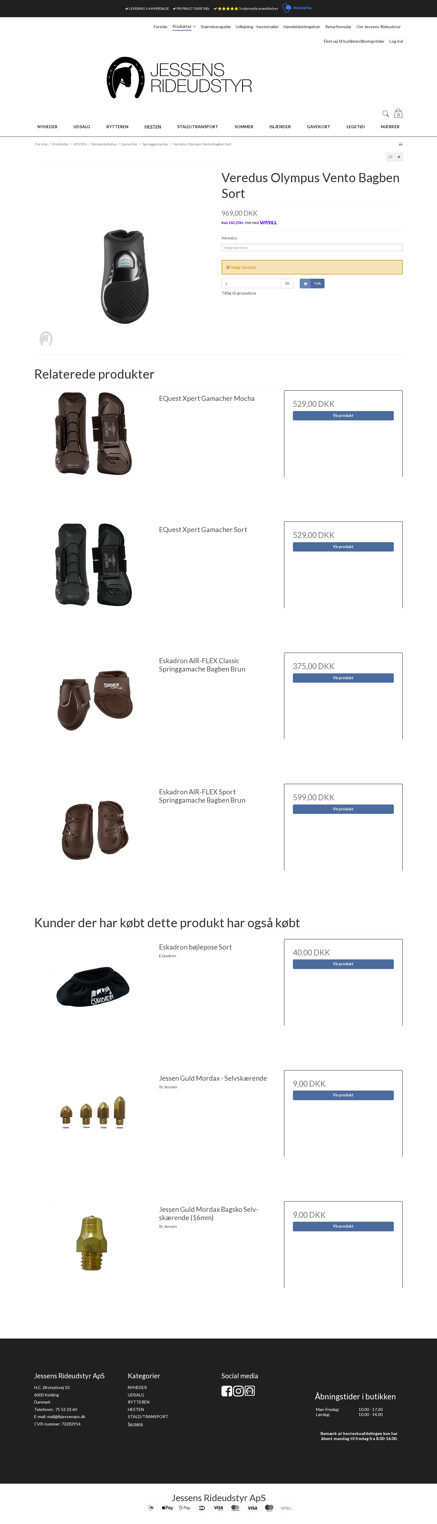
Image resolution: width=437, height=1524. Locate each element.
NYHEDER (137, 1387)
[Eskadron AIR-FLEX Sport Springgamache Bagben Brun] (93, 843)
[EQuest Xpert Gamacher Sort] (93, 580)
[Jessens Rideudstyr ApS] (218, 78)
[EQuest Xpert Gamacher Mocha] (93, 449)
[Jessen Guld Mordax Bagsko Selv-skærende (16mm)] (93, 1260)
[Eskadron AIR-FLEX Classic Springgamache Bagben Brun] (93, 712)
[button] (390, 157)
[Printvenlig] (400, 144)
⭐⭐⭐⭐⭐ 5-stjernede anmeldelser (248, 8)
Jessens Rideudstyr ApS (219, 1497)
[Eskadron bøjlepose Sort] (93, 998)
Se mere (135, 1423)
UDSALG (136, 1394)
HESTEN (136, 1409)
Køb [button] (318, 283)
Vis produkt (343, 415)
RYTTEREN (139, 1401)
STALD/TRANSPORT (148, 1416)
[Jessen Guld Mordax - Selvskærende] (93, 1129)
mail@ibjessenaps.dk (66, 1416)
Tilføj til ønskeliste (238, 293)
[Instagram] (238, 1393)
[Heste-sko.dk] (250, 1394)
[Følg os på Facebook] (226, 1393)
